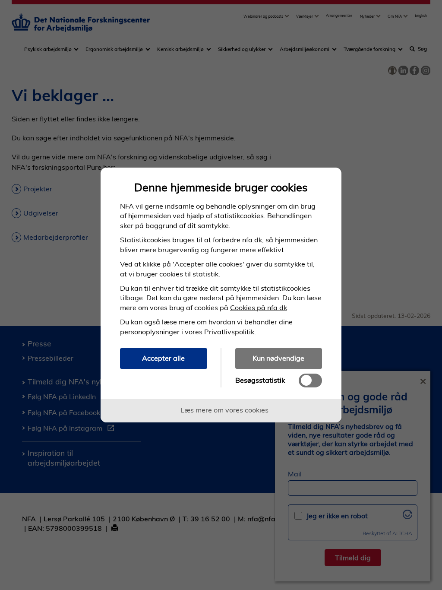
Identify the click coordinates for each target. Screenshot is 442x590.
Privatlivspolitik (229, 331)
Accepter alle (163, 358)
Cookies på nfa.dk (258, 307)
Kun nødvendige (278, 358)
